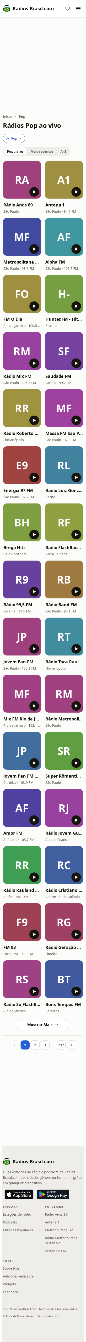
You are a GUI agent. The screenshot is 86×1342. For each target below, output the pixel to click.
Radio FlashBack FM (64, 547)
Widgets (9, 1284)
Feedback (10, 1292)
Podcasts (10, 1222)
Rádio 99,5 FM (17, 604)
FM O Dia (12, 319)
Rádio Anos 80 (18, 205)
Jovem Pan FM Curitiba (22, 776)
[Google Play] (53, 1194)
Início (7, 116)
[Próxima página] (71, 1045)
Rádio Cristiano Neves (64, 890)
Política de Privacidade (18, 1316)
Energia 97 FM (18, 490)
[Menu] (78, 8)
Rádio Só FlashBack (22, 1004)
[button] (22, 180)
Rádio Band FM (61, 604)
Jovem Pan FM (18, 662)
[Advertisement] (43, 66)
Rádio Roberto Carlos (22, 433)
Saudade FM (58, 376)
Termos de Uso (48, 1316)
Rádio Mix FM (17, 376)
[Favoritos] (68, 9)
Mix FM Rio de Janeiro (22, 719)
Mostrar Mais (40, 1024)
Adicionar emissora (18, 1276)
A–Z (63, 151)
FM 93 (9, 947)
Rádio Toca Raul (62, 662)
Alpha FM (55, 262)
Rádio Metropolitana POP (64, 719)
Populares (15, 151)
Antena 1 (54, 205)
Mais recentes (42, 151)
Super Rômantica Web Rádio (64, 776)
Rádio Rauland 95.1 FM (22, 890)
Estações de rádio (17, 1214)
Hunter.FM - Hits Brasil (64, 319)
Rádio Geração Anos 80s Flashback (64, 947)
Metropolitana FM (22, 262)
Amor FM (12, 833)
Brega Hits (14, 547)
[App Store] (19, 1194)
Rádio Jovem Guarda (64, 833)
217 (61, 1045)
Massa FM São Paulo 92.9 (64, 433)
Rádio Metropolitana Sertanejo (61, 1240)
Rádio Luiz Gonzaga (64, 490)
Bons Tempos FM (63, 1004)
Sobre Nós (11, 1268)
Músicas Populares (18, 1230)
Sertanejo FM (55, 1251)
